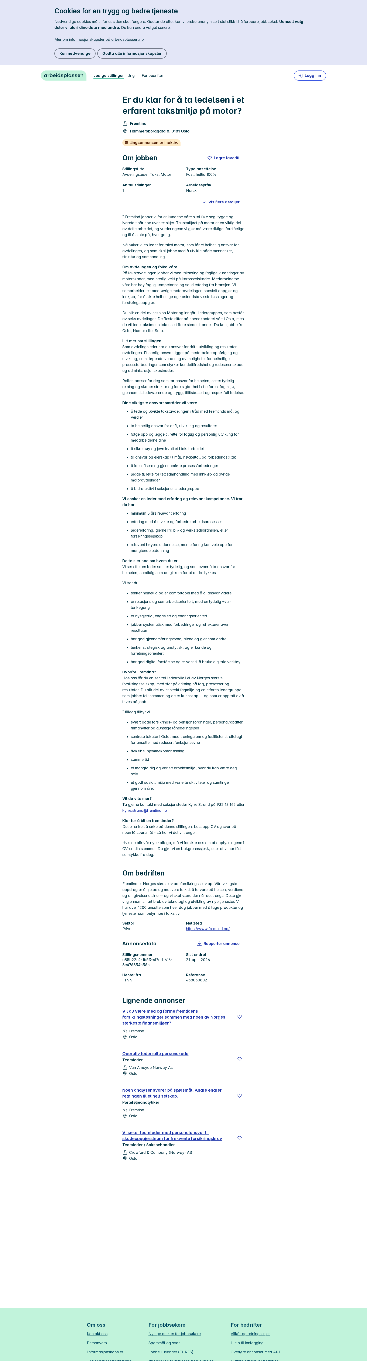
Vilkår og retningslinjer (250, 1333)
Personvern (97, 1343)
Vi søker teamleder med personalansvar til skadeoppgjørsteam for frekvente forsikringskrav (172, 1135)
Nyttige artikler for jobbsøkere (174, 1333)
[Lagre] (239, 1017)
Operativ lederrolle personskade (155, 1053)
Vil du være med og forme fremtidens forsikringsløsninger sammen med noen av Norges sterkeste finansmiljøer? (173, 1017)
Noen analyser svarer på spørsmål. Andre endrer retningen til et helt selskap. (172, 1093)
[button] (219, 944)
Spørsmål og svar (164, 1343)
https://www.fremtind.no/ (208, 928)
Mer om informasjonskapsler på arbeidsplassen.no (99, 39)
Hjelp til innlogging (247, 1343)
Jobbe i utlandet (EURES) (170, 1352)
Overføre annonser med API (255, 1352)
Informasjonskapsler (105, 1352)
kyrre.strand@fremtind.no (144, 810)
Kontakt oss (97, 1333)
